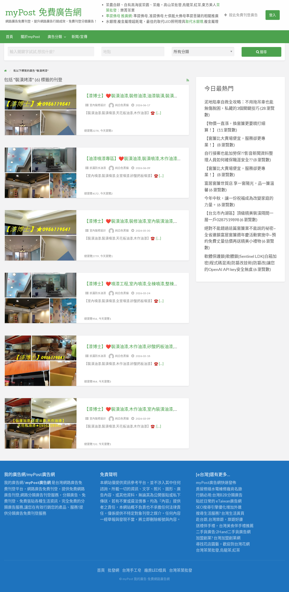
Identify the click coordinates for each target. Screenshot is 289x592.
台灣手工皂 (131, 570)
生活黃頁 (236, 513)
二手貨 (233, 531)
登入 (272, 15)
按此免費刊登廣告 (243, 15)
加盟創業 (229, 538)
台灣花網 (242, 544)
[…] (158, 113)
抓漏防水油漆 (98, 168)
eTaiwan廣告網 (229, 501)
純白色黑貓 (122, 105)
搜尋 (263, 52)
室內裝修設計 (98, 105)
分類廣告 (234, 495)
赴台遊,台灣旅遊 (210, 519)
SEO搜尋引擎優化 (211, 507)
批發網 (113, 570)
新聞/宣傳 (79, 37)
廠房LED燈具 (155, 570)
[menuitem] (241, 15)
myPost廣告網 (208, 482)
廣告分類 (55, 37)
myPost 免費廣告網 (43, 12)
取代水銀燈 (194, 21)
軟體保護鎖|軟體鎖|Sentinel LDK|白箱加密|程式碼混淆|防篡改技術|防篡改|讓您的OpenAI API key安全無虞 (240, 263)
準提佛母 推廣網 (119, 16)
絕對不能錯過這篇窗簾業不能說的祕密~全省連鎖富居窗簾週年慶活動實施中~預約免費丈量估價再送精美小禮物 (240, 235)
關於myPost (30, 37)
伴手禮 (240, 525)
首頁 (9, 37)
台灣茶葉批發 (207, 550)
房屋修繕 (203, 488)
